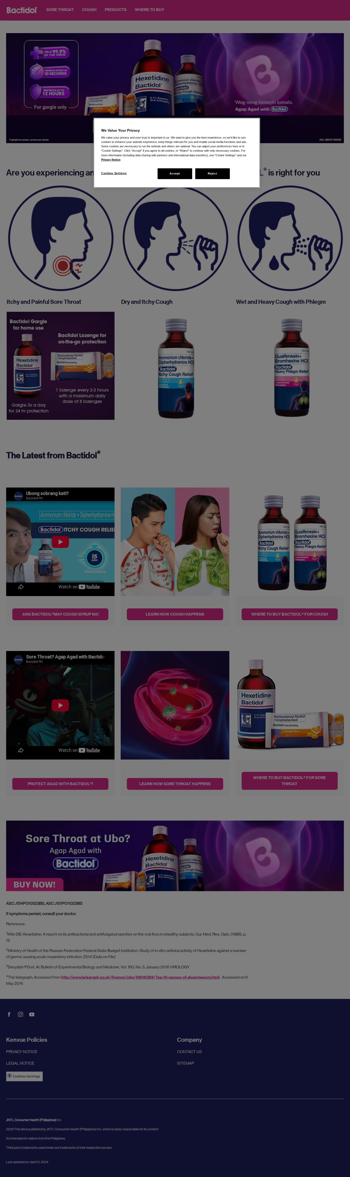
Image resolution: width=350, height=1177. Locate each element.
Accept (175, 173)
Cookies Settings (114, 173)
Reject (212, 173)
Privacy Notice (110, 159)
